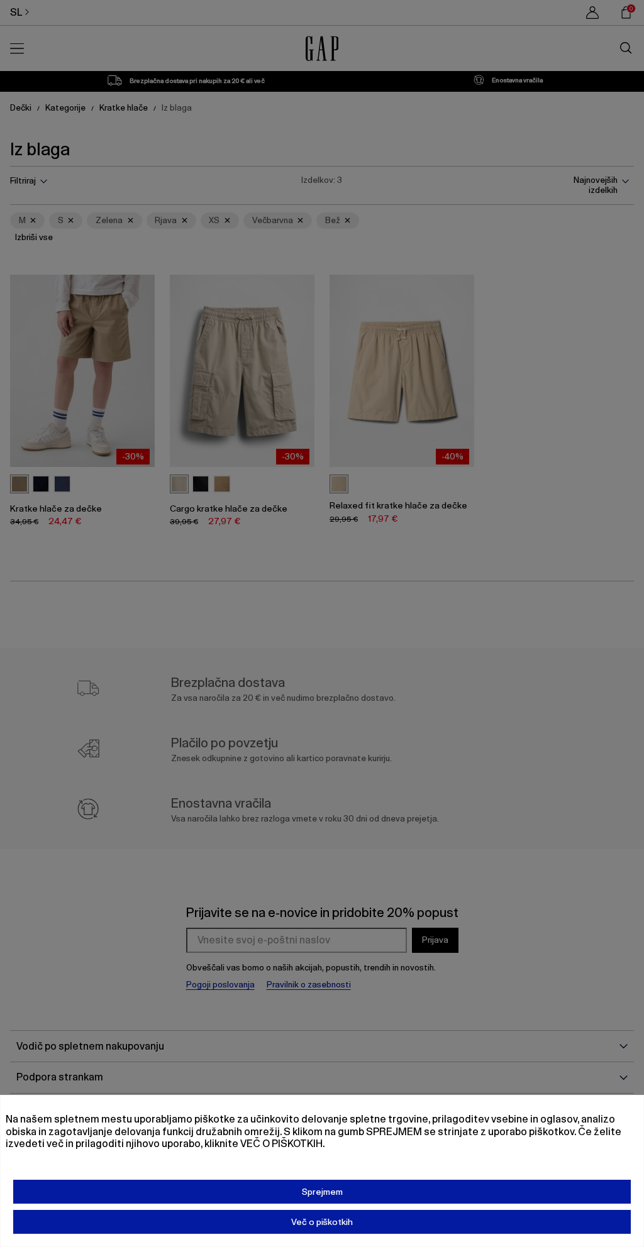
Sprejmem (322, 1192)
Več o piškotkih (322, 1222)
